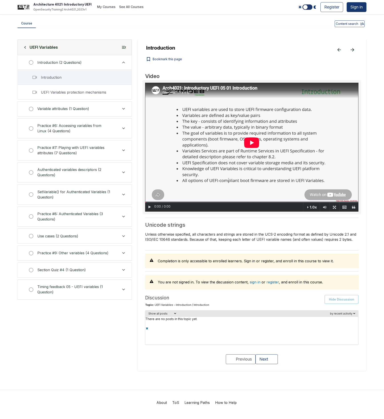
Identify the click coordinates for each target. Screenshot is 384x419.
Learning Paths (197, 402)
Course (26, 23)
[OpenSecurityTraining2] (23, 7)
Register (331, 7)
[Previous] (339, 50)
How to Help (226, 402)
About (161, 402)
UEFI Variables (44, 47)
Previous (244, 359)
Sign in (356, 7)
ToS (175, 402)
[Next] (352, 50)
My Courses (106, 7)
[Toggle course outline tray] (124, 47)
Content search (347, 24)
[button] (75, 62)
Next (263, 359)
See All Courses (131, 7)
